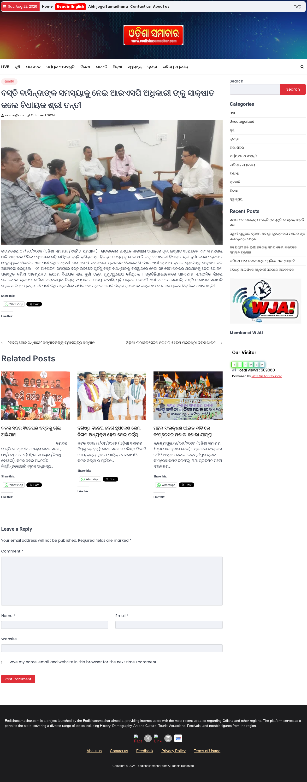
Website (9, 639)
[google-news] (178, 741)
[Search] (302, 67)
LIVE (5, 66)
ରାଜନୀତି (101, 66)
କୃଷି (17, 66)
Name (8, 615)
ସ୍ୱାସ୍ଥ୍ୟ (135, 66)
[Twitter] (148, 741)
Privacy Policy (173, 751)
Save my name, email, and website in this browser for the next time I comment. (83, 662)
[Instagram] (168, 741)
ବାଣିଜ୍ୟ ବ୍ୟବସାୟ (175, 66)
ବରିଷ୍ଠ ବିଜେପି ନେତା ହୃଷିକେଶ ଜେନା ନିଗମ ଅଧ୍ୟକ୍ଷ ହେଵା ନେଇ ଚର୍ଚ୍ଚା (109, 431)
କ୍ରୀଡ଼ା (152, 66)
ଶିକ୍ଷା (117, 66)
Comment (12, 551)
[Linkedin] (158, 741)
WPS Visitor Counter (267, 376)
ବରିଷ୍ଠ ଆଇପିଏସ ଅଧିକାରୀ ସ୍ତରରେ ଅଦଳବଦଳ (262, 269)
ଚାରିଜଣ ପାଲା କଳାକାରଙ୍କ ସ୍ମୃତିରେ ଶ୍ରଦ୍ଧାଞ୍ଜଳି (262, 261)
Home (47, 6)
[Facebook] (138, 741)
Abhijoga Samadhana (108, 6)
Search (236, 81)
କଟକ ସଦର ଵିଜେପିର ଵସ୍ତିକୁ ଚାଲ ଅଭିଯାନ (31, 431)
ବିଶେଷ (85, 66)
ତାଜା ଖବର (33, 66)
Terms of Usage (207, 751)
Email (121, 615)
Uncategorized (242, 121)
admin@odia (15, 115)
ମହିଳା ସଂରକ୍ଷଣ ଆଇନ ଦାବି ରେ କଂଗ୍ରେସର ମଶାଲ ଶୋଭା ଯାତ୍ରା (183, 431)
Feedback (144, 751)
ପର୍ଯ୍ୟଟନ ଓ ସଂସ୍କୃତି (61, 66)
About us (161, 6)
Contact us (140, 6)
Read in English (70, 6)
